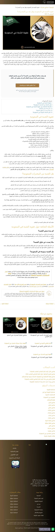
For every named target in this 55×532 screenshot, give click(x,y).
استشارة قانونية (51, 390)
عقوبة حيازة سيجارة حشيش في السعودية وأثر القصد (17, 347)
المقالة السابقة (50, 303)
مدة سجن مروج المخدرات (35, 286)
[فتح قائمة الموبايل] (2, 2)
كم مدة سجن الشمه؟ (44, 109)
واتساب (14, 448)
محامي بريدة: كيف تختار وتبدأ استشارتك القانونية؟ (42, 382)
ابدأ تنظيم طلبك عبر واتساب (27, 85)
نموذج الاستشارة (14, 451)
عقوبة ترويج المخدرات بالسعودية (38, 284)
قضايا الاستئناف (51, 400)
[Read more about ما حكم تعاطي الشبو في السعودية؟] (43, 343)
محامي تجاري (51, 405)
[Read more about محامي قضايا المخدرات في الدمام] (15, 325)
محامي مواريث (51, 431)
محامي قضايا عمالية (50, 423)
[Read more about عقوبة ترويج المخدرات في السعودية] (42, 354)
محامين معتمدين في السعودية (47, 433)
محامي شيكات (51, 413)
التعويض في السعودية (49, 397)
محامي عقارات (51, 418)
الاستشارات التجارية (50, 395)
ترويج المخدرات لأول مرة (21, 284)
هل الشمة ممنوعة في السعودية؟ (41, 112)
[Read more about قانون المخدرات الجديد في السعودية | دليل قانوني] (40, 325)
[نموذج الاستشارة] (19, 451)
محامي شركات (51, 410)
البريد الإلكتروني (14, 455)
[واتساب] (17, 448)
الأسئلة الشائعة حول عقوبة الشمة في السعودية (38, 107)
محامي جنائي (51, 408)
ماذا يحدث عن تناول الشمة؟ (43, 110)
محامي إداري (52, 402)
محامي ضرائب (51, 415)
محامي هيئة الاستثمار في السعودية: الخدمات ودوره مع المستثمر (38, 377)
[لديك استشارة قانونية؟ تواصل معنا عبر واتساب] (52, 529)
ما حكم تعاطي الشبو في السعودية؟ (41, 346)
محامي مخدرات (51, 428)
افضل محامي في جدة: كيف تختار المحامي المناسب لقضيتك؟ (39, 379)
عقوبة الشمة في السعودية (44, 103)
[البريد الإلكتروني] (19, 454)
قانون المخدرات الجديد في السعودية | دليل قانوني (41, 336)
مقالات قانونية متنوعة (49, 436)
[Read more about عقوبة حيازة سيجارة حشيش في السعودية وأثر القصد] (15, 343)
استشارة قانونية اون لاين (48, 392)
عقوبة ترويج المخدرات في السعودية (41, 357)
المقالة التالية (4, 303)
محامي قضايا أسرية (50, 421)
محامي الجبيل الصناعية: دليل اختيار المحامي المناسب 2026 (40, 374)
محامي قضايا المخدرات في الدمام (17, 335)
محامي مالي (52, 426)
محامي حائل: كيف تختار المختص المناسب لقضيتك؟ (42, 371)
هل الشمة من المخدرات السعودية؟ (42, 105)
